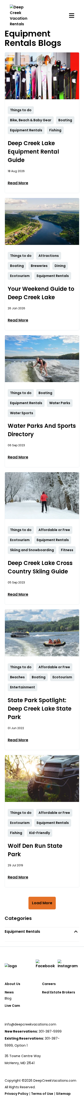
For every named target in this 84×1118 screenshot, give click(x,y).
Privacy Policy (16, 1093)
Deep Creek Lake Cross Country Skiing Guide (40, 567)
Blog (8, 998)
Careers (49, 983)
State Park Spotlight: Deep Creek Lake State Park (39, 708)
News (9, 992)
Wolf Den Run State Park (35, 850)
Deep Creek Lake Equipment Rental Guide (33, 151)
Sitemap (63, 1093)
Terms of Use (42, 1093)
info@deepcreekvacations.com (30, 1024)
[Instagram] (68, 964)
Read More (18, 183)
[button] (42, 931)
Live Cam (12, 1005)
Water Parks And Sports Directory (42, 430)
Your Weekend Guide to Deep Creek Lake (41, 293)
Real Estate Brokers (58, 992)
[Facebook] (46, 964)
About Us (12, 983)
